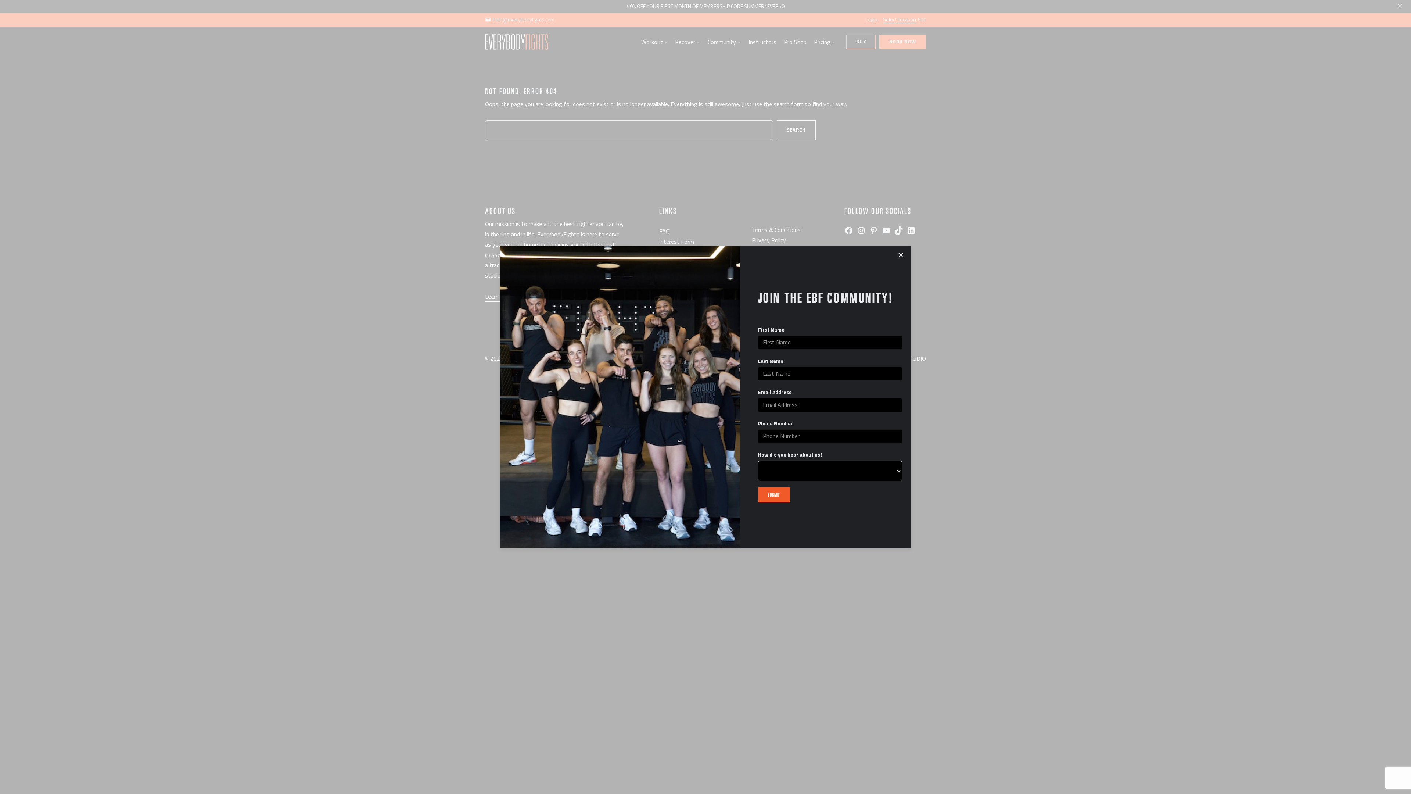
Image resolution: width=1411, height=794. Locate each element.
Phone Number (775, 423)
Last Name (770, 361)
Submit (774, 494)
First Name (771, 330)
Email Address (774, 392)
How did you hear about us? (790, 455)
